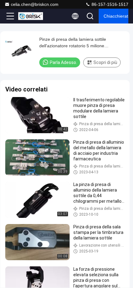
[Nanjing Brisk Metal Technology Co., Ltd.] (30, 16)
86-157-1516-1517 (109, 4)
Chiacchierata (116, 16)
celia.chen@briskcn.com (34, 4)
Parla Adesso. (63, 62)
